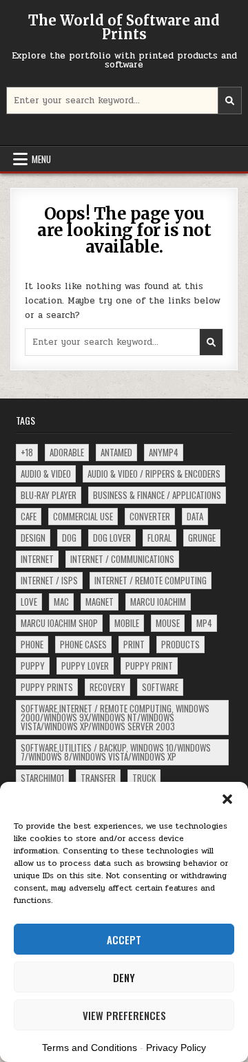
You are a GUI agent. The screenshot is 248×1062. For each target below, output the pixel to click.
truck (144, 778)
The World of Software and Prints (124, 27)
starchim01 (42, 778)
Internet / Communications (122, 559)
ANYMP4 (163, 452)
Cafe (29, 516)
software (160, 687)
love (29, 601)
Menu (41, 159)
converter (150, 516)
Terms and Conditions (89, 1047)
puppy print (149, 665)
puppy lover (85, 665)
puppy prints (47, 687)
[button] (227, 799)
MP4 (204, 623)
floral (159, 537)
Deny (124, 977)
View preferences (124, 1015)
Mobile (126, 623)
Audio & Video (46, 473)
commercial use (83, 516)
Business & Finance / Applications (157, 495)
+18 (27, 452)
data (195, 516)
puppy (33, 665)
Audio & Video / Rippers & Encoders (153, 473)
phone (32, 644)
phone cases (83, 644)
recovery (107, 687)
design (33, 537)
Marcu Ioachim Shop (59, 623)
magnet (99, 601)
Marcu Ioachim (158, 601)
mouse (168, 623)
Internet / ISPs (49, 580)
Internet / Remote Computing (150, 580)
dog (69, 537)
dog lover (112, 537)
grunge (202, 537)
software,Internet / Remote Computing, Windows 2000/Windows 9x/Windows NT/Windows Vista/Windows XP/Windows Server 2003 (115, 717)
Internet (37, 559)
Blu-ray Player (48, 495)
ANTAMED (116, 452)
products (180, 644)
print (134, 644)
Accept (124, 939)
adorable (67, 452)
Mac (61, 601)
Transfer (98, 778)
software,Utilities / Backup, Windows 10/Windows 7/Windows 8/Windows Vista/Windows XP (116, 752)
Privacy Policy (176, 1047)
